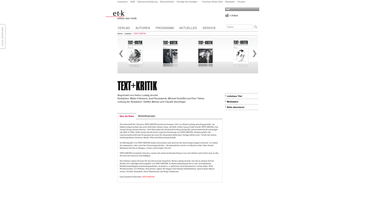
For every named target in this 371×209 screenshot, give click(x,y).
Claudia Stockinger (175, 101)
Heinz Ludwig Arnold (146, 95)
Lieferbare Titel (234, 96)
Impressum (123, 1)
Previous (121, 53)
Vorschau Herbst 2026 (212, 1)
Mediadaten (232, 101)
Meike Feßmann (139, 98)
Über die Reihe (127, 116)
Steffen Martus (151, 101)
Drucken (241, 1)
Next (254, 53)
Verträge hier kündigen (187, 1)
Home (120, 33)
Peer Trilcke (197, 98)
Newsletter (230, 1)
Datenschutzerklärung (147, 1)
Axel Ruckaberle (158, 98)
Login (228, 9)
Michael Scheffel (177, 98)
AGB (132, 1)
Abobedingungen (146, 115)
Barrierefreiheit (167, 1)
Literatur (128, 33)
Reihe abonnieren (235, 107)
